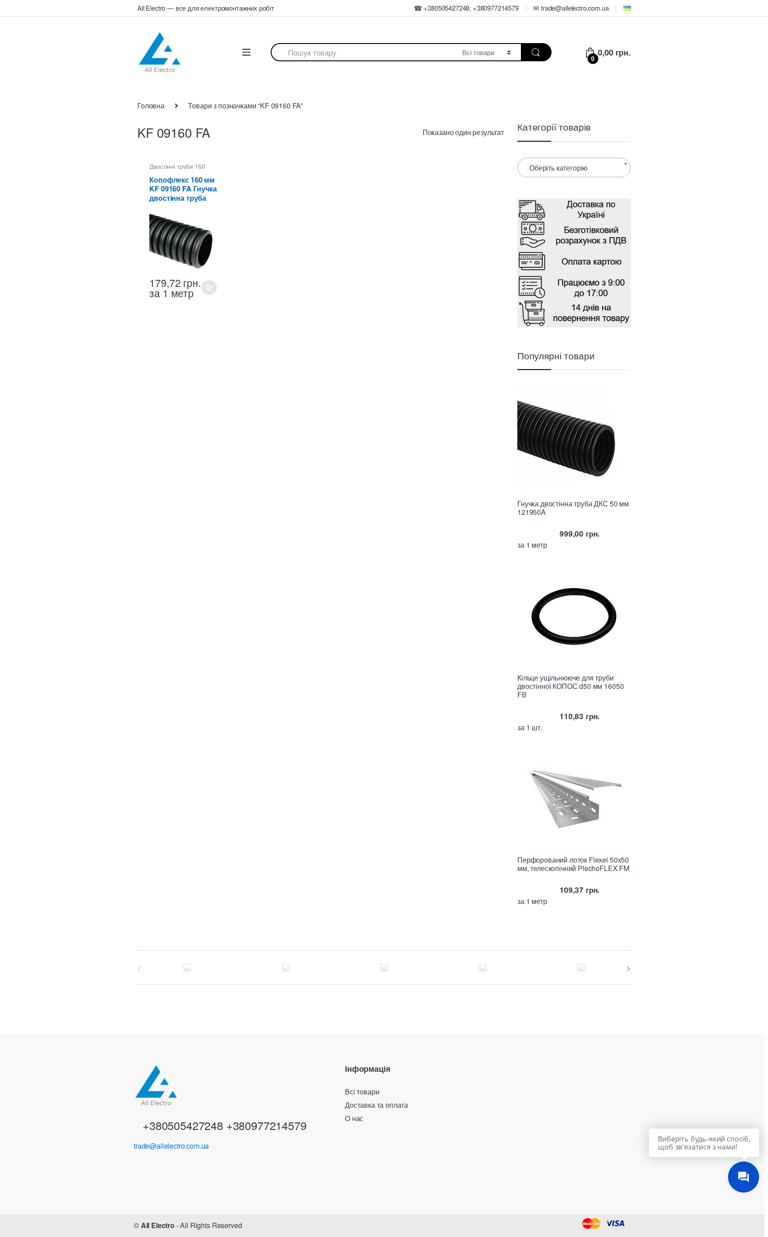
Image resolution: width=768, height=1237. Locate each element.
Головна (150, 105)
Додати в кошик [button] (209, 287)
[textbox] (574, 168)
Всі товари (362, 1091)
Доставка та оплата (376, 1105)
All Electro (158, 1225)
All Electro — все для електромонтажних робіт (205, 7)
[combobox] (361, 52)
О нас (354, 1118)
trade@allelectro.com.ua (171, 1146)
